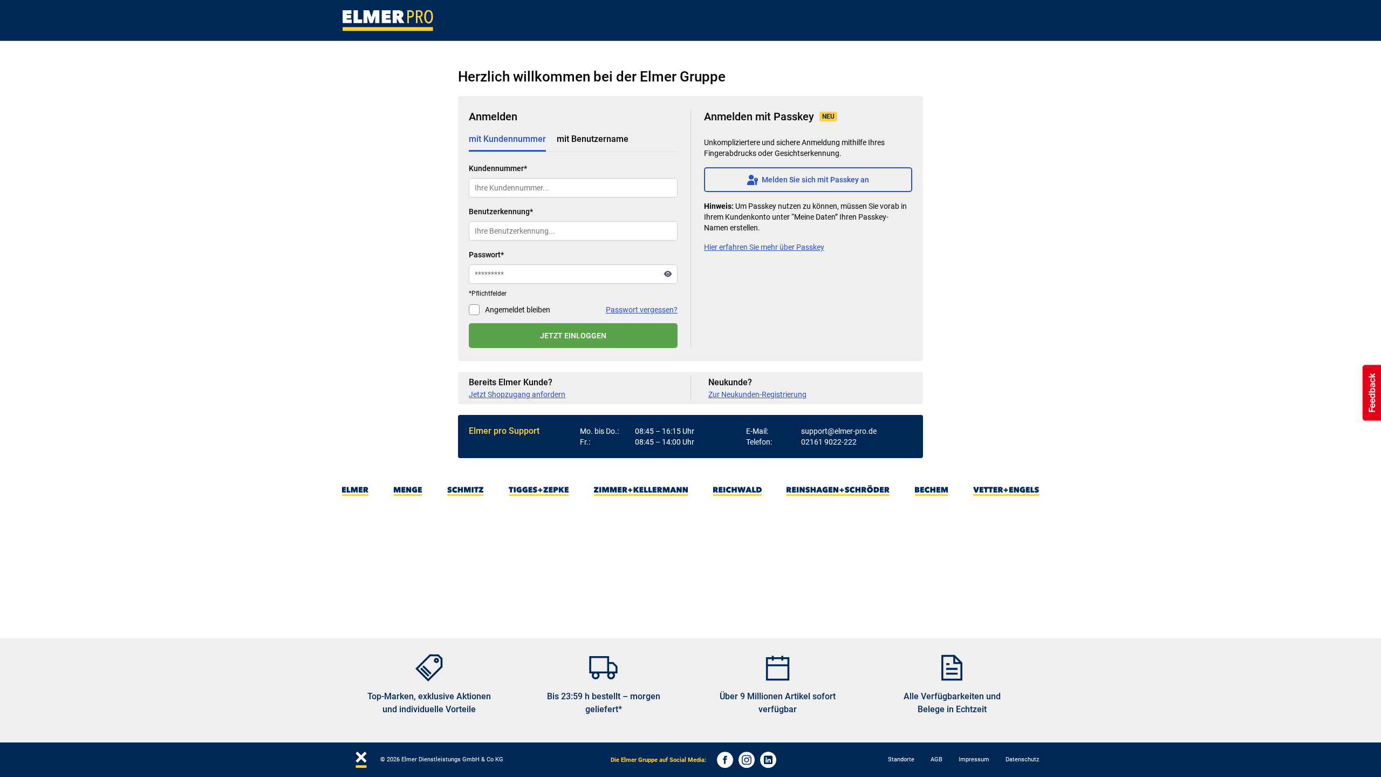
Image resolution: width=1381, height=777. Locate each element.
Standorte (901, 759)
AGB (936, 759)
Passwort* (486, 254)
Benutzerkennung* (501, 211)
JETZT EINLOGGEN (573, 335)
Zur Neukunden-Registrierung (757, 394)
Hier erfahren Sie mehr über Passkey (764, 247)
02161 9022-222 (829, 442)
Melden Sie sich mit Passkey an (808, 179)
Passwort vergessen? (642, 309)
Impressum (974, 759)
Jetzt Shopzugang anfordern (517, 394)
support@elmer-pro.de (839, 431)
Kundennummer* (498, 168)
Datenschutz (1022, 759)
